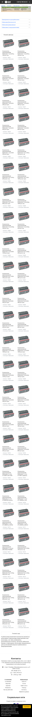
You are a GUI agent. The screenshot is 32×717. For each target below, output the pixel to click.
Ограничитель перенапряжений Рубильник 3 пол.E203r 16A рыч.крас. (23, 374)
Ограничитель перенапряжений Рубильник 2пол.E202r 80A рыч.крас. (23, 325)
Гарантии (8, 685)
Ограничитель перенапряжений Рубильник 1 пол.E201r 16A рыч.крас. (8, 78)
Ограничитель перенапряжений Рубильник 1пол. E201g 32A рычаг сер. (23, 152)
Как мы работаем (8, 689)
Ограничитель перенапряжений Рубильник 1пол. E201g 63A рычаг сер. (8, 177)
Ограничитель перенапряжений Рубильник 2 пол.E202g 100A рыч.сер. (23, 201)
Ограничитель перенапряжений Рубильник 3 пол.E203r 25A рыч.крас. (8, 399)
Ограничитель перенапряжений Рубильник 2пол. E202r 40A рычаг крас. (23, 275)
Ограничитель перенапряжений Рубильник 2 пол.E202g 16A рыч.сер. (8, 226)
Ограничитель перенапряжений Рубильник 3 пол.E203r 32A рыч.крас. (23, 399)
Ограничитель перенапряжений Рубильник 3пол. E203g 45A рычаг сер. (23, 597)
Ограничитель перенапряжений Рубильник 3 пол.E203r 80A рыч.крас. (23, 448)
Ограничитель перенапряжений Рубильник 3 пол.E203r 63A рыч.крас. (8, 448)
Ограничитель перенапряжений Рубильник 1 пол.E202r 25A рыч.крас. (8, 152)
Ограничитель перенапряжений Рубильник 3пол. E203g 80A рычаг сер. (23, 621)
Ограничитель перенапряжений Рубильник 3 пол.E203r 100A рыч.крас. (23, 350)
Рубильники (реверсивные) (8, 24)
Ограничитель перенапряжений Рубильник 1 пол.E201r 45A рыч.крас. (23, 102)
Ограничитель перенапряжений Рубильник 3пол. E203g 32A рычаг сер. (23, 572)
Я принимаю (27, 706)
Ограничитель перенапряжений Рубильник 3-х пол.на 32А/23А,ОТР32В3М (7, 547)
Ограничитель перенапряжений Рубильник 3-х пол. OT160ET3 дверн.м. (22, 473)
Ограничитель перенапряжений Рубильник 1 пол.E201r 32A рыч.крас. (8, 102)
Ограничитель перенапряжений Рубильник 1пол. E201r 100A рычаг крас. (23, 177)
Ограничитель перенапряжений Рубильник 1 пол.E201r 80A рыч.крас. (23, 127)
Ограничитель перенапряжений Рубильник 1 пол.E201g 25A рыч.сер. (23, 53)
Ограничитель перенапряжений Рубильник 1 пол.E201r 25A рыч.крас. (23, 78)
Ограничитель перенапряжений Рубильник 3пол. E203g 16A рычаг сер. (23, 547)
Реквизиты (8, 687)
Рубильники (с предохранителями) (10, 27)
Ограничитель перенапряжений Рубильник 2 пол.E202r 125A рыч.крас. (8, 251)
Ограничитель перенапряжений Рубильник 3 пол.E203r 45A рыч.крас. (23, 424)
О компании (8, 681)
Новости (24, 681)
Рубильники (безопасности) (9, 22)
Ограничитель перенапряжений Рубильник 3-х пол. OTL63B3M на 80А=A (23, 523)
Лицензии (8, 683)
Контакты (24, 689)
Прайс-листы (24, 685)
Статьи (24, 683)
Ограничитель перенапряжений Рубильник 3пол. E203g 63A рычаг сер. (8, 621)
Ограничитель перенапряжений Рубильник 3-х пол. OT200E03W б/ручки (7, 498)
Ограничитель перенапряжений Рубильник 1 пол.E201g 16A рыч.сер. (8, 53)
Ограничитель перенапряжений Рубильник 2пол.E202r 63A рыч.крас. (7, 325)
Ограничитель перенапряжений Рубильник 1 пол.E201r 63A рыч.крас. (8, 127)
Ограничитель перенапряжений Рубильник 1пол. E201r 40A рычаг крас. (8, 201)
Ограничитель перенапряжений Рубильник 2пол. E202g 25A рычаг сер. (23, 251)
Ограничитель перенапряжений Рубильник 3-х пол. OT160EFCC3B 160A (7, 473)
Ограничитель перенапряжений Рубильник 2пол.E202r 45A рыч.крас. (23, 300)
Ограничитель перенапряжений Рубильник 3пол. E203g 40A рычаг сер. (8, 597)
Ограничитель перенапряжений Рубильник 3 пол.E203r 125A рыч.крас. (8, 374)
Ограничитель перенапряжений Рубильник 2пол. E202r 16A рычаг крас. (8, 275)
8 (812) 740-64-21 (22, 2)
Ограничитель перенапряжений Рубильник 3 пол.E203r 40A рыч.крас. (8, 424)
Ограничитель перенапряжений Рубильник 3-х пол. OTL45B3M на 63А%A (7, 523)
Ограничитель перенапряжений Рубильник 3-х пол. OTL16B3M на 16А (22, 498)
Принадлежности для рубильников (10, 19)
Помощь (24, 687)
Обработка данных (24, 691)
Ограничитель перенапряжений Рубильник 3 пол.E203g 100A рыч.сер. (8, 350)
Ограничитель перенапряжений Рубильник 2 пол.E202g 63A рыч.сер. (23, 226)
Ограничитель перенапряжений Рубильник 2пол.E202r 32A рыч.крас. (7, 300)
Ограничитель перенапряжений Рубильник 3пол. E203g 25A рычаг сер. (8, 572)
